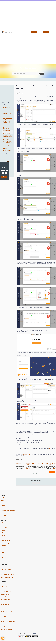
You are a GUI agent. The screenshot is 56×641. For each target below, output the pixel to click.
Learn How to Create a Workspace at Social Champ (7, 142)
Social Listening (4, 508)
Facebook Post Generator (6, 629)
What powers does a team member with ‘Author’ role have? (32, 79)
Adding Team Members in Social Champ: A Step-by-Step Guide (6, 108)
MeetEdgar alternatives (6, 604)
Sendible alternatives (5, 599)
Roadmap (3, 535)
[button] (27, 32)
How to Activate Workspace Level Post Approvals (34, 464)
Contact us (3, 557)
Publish (2, 497)
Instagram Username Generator (8, 621)
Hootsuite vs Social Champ (6, 566)
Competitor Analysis (5, 513)
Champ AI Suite (4, 515)
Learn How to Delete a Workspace (7, 151)
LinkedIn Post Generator (6, 624)
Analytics (3, 505)
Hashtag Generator (5, 626)
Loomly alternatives (5, 601)
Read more (35, 468)
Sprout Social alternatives (6, 591)
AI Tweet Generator (5, 616)
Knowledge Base (4, 79)
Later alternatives (5, 594)
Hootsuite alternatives (6, 584)
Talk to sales (3, 560)
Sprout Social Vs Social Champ (7, 577)
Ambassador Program (6, 543)
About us (3, 522)
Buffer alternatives (5, 586)
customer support (26, 454)
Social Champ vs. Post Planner (7, 574)
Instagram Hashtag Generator (7, 611)
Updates (3, 530)
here (50, 448)
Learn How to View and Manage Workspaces (6, 147)
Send (4, 176)
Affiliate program (4, 532)
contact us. (25, 449)
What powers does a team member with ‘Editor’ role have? (7, 123)
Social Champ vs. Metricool (6, 572)
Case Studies (4, 527)
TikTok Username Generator (7, 619)
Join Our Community (5, 540)
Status (2, 552)
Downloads (3, 545)
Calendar (3, 503)
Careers (2, 537)
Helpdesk (3, 555)
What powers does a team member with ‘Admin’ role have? (7, 127)
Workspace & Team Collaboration (8, 510)
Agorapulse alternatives (6, 589)
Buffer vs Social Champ (6, 569)
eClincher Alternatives (6, 596)
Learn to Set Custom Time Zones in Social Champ (14, 464)
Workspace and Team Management (14, 79)
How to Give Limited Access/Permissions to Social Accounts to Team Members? (7, 137)
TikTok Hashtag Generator (6, 613)
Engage (2, 500)
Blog (2, 525)
